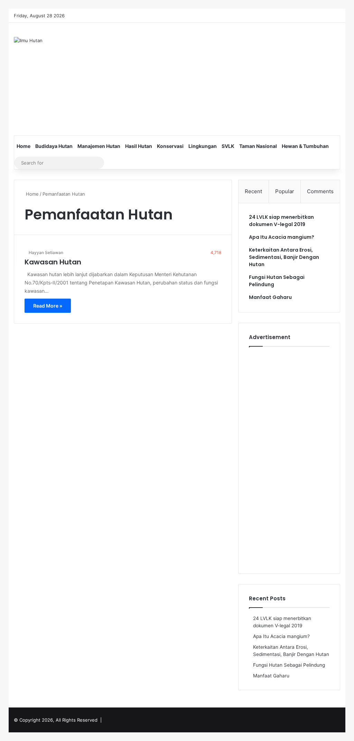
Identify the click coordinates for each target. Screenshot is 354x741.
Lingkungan (202, 146)
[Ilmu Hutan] (28, 40)
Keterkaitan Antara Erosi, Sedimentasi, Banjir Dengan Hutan (284, 257)
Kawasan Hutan (53, 262)
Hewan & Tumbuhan (305, 146)
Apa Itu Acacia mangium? (281, 237)
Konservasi (170, 146)
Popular (284, 191)
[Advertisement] (240, 78)
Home (23, 146)
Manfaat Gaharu (270, 297)
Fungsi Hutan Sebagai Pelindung (289, 665)
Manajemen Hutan (98, 146)
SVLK (228, 146)
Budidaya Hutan (54, 146)
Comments (320, 191)
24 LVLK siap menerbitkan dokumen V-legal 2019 (281, 221)
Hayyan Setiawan (46, 252)
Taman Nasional (258, 146)
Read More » (47, 306)
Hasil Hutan (138, 146)
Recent (253, 191)
